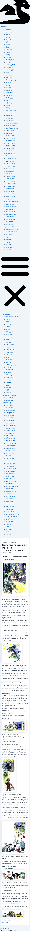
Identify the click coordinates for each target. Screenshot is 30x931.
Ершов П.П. (8, 47)
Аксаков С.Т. (9, 34)
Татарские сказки (10, 204)
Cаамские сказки (10, 198)
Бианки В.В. (8, 39)
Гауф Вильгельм (10, 237)
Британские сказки (10, 143)
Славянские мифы (10, 125)
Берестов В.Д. (9, 37)
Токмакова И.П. (9, 92)
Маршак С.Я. (9, 65)
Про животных (9, 115)
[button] (15, 282)
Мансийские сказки (10, 176)
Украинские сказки (10, 211)
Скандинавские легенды (12, 123)
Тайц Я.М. (8, 89)
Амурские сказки (10, 133)
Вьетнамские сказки (11, 146)
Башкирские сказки (10, 138)
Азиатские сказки (10, 130)
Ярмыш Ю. (8, 107)
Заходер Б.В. (9, 49)
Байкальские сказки (11, 137)
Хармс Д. (8, 100)
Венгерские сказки (10, 145)
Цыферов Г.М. (9, 103)
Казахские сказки (10, 161)
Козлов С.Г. (8, 57)
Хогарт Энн (8, 249)
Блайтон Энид (9, 234)
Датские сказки (9, 150)
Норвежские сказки (10, 193)
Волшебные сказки (10, 113)
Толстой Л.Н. (9, 95)
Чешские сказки (10, 218)
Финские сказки (10, 213)
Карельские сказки (10, 165)
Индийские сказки (10, 153)
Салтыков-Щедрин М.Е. (11, 80)
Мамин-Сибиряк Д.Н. (11, 64)
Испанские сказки (10, 156)
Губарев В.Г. (9, 44)
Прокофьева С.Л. (10, 77)
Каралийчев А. (9, 239)
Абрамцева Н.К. (9, 32)
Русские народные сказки (9, 110)
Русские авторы (7, 29)
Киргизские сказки (10, 166)
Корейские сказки (10, 171)
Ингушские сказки (10, 151)
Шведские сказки (10, 222)
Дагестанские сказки (11, 148)
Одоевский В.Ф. (9, 70)
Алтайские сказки (10, 132)
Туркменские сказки (11, 206)
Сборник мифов (10, 122)
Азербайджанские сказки (12, 128)
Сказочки (3, 26)
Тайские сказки (9, 203)
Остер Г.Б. (8, 72)
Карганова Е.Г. (9, 52)
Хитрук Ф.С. (8, 102)
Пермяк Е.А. (9, 74)
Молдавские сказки (10, 181)
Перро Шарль (9, 244)
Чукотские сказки (10, 221)
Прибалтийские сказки (11, 196)
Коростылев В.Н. (10, 59)
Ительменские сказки (11, 160)
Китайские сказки (10, 168)
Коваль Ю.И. (9, 56)
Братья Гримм (9, 236)
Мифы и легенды (7, 117)
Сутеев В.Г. (8, 87)
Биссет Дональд (10, 232)
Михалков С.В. (9, 67)
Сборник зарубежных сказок (13, 229)
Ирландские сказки (10, 155)
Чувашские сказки (10, 219)
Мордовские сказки (10, 184)
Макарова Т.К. (9, 62)
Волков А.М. (9, 42)
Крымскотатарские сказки (12, 175)
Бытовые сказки (10, 112)
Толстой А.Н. (9, 94)
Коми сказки (9, 170)
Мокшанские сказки (11, 179)
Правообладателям (8, 930)
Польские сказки (10, 194)
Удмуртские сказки (10, 208)
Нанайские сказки (10, 186)
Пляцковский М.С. (10, 75)
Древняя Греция (10, 118)
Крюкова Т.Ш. (9, 61)
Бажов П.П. (8, 36)
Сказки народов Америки (12, 201)
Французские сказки (11, 214)
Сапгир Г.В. (8, 82)
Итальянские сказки (11, 158)
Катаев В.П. (8, 54)
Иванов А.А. (8, 51)
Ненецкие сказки (10, 189)
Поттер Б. (8, 246)
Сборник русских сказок (12, 31)
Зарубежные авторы (8, 227)
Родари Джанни (9, 247)
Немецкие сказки (10, 188)
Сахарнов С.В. (9, 84)
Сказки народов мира (8, 127)
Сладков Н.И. (9, 85)
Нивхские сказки (10, 191)
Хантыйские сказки (10, 216)
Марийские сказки (10, 178)
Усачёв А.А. (8, 97)
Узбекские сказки (10, 209)
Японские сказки (10, 226)
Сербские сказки (10, 199)
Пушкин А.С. (9, 79)
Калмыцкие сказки (10, 163)
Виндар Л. (8, 41)
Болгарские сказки (10, 141)
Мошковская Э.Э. (10, 69)
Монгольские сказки (11, 183)
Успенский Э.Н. (9, 98)
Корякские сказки (10, 173)
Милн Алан (8, 242)
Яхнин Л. (8, 108)
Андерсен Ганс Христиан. (12, 231)
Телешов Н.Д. (9, 90)
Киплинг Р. (8, 241)
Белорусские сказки (11, 140)
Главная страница (5, 540)
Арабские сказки (10, 135)
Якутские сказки (10, 224)
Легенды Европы (10, 120)
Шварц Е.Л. (8, 105)
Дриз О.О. (8, 46)
